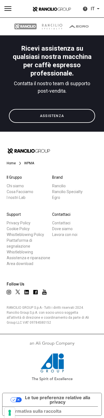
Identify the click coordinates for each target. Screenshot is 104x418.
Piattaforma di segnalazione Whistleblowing (20, 246)
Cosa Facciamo (20, 191)
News (17, 132)
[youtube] (44, 292)
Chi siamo (15, 186)
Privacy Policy (19, 223)
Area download (20, 263)
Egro (56, 197)
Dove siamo (62, 229)
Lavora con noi (64, 234)
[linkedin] (26, 292)
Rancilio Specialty (67, 191)
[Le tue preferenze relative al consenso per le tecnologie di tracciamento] (9, 412)
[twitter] (18, 292)
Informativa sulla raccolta (34, 411)
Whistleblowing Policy (25, 234)
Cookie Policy (18, 229)
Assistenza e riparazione (28, 258)
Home (11, 163)
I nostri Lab (16, 197)
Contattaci (61, 223)
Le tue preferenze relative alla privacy (57, 400)
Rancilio (59, 186)
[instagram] (9, 292)
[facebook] (35, 292)
